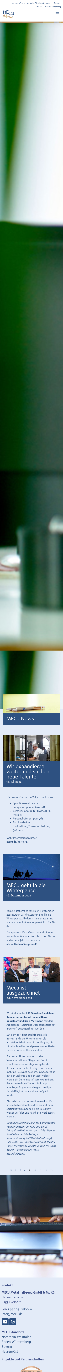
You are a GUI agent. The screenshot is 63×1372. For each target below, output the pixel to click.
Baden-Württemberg (16, 1342)
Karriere (39, 6)
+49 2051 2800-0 (20, 1309)
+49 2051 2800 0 (18, 3)
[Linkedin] (5, 1321)
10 (35, 1170)
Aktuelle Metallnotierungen (39, 3)
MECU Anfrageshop (53, 6)
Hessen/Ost (10, 1351)
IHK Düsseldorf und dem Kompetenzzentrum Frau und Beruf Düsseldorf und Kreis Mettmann (30, 1017)
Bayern (7, 1346)
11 (40, 1170)
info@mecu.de (12, 1314)
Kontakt (57, 3)
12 (46, 1170)
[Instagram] (12, 1321)
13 (51, 1170)
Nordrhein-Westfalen (16, 1337)
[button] (57, 13)
